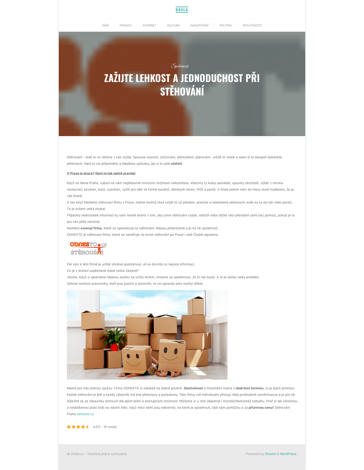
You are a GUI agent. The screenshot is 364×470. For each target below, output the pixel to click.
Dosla (182, 9)
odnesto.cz (85, 414)
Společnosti (179, 66)
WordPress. (288, 454)
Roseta (270, 454)
